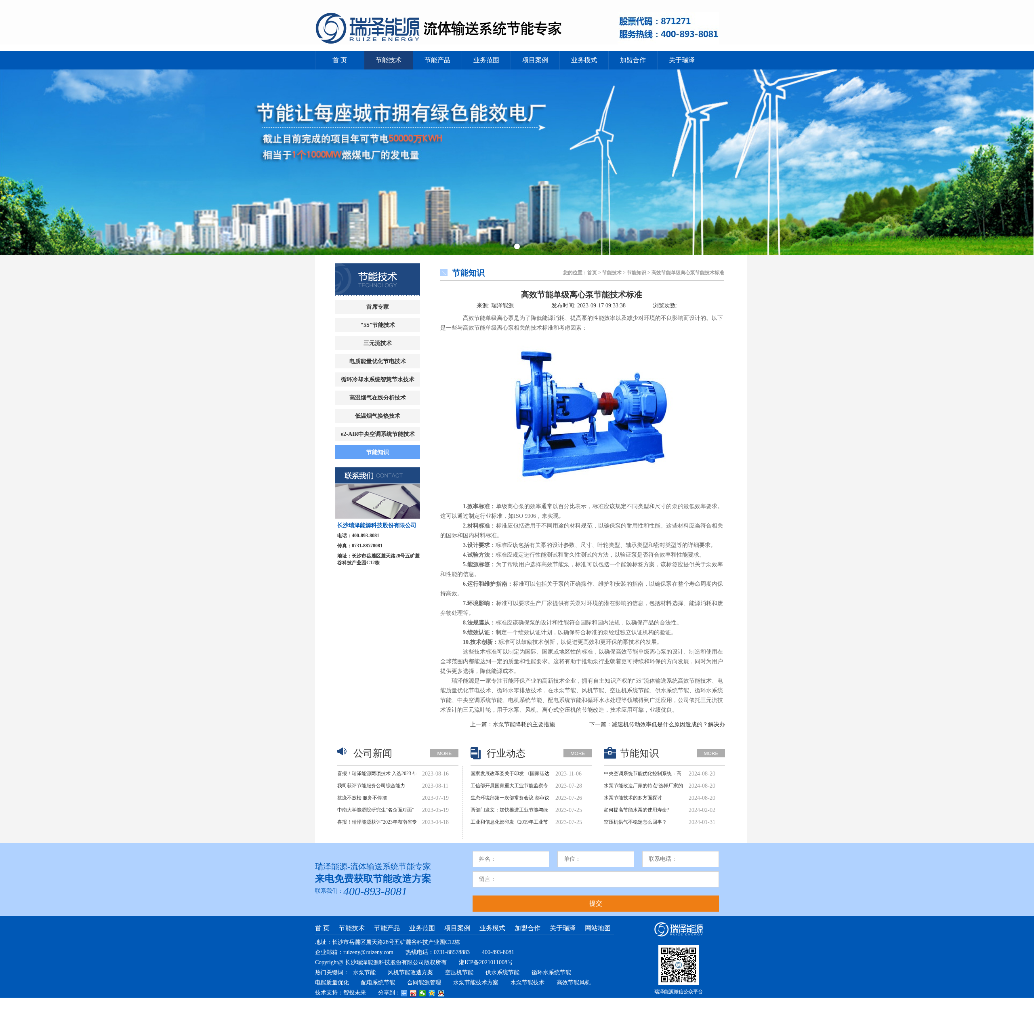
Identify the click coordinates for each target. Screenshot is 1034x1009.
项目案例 (535, 60)
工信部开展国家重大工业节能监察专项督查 (509, 787)
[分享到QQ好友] (441, 993)
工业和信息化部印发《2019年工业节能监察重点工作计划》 (509, 824)
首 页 (339, 60)
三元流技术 (378, 343)
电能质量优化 (332, 983)
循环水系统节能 (551, 972)
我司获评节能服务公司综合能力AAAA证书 (371, 787)
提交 (595, 903)
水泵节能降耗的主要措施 (524, 724)
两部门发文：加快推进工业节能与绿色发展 (509, 812)
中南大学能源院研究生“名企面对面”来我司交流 (375, 812)
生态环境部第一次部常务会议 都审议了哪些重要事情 (510, 800)
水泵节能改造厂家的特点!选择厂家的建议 (643, 787)
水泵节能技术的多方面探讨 (633, 798)
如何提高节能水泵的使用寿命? (636, 810)
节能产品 (437, 60)
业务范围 (486, 60)
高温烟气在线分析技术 (377, 398)
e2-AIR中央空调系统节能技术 (378, 434)
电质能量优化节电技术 (377, 361)
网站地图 (598, 928)
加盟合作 (633, 60)
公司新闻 (372, 753)
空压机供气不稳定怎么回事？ (635, 822)
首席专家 (377, 307)
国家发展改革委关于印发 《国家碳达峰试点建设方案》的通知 (510, 775)
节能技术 (388, 60)
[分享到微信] (422, 993)
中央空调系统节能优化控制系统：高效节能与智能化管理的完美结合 (642, 775)
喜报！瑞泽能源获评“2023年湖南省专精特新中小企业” (377, 824)
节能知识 (377, 452)
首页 (592, 272)
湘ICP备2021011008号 (486, 962)
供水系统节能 (502, 972)
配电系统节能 (378, 983)
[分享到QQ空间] (432, 993)
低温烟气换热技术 (377, 416)
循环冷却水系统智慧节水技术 (377, 379)
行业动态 (506, 753)
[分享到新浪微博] (413, 993)
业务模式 (584, 60)
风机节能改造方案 (410, 972)
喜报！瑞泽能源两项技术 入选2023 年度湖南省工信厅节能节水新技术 (377, 775)
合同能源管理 (424, 983)
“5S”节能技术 (378, 325)
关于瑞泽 (682, 60)
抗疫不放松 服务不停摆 (362, 798)
